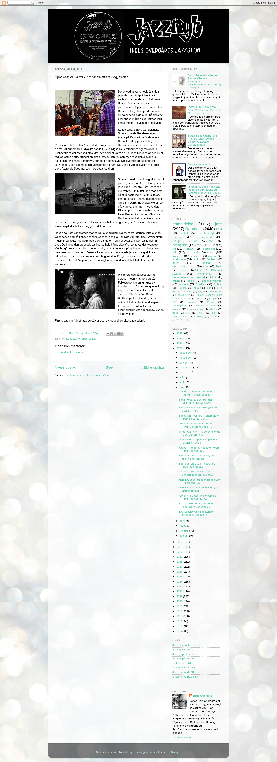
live (174, 248)
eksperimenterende (184, 266)
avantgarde (179, 245)
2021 (180, 546)
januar (184, 535)
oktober (184, 362)
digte (219, 295)
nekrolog (213, 309)
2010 (180, 601)
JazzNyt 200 (178, 320)
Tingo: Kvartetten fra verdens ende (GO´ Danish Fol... (199, 433)
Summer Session (206, 305)
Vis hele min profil (183, 737)
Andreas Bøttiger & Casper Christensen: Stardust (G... (196, 473)
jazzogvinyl (204, 237)
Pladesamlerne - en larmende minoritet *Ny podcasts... (196, 505)
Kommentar (205, 273)
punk (200, 298)
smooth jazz (179, 316)
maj (182, 387)
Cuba (213, 316)
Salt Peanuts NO (182, 663)
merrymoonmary (147, 752)
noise (190, 280)
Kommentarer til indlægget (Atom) (90, 375)
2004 (180, 631)
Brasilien (201, 284)
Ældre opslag (153, 367)
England (211, 259)
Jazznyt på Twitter (183, 658)
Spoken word (204, 295)
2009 (180, 606)
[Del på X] (115, 334)
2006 (180, 621)
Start (109, 367)
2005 (180, 626)
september (186, 367)
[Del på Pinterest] (122, 334)
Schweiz (197, 288)
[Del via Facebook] (119, 334)
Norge (176, 241)
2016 (180, 571)
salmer (200, 313)
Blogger (175, 752)
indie (214, 313)
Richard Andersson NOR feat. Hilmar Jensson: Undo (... (196, 425)
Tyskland (189, 248)
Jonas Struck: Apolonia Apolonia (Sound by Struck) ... (198, 441)
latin (189, 298)
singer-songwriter (212, 280)
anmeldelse (182, 224)
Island (198, 270)
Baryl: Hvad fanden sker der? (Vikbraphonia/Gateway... (196, 401)
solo (174, 252)
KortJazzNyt (73, 338)
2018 (180, 561)
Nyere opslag (65, 367)
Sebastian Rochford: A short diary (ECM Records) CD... (199, 417)
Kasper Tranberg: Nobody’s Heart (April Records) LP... (199, 449)
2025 (180, 338)
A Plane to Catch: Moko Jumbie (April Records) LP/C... (197, 497)
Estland (217, 284)
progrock (176, 309)
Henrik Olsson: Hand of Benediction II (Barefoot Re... (200, 481)
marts (183, 525)
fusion (210, 252)
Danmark (193, 229)
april (182, 520)
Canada (211, 302)
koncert (195, 256)
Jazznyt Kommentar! (200, 164)
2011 (180, 596)
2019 (180, 556)
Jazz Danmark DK (183, 672)
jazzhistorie (179, 259)
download (192, 302)
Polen (219, 266)
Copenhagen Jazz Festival (188, 277)
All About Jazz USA (183, 667)
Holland (182, 288)
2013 (180, 586)
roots (188, 313)
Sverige (177, 237)
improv (212, 256)
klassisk (177, 256)
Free (194, 241)
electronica (208, 248)
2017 (180, 566)
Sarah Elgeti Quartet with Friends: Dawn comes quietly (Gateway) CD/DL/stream (203, 140)
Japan (176, 280)
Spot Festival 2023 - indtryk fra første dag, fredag (197, 465)
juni (182, 382)
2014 (180, 581)
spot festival (89, 338)
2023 (180, 348)
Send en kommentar (72, 352)
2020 (180, 552)
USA (219, 229)
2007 (180, 616)
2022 (180, 542)
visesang (198, 316)
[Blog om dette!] (111, 334)
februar (184, 530)
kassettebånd (215, 291)
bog (200, 291)
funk (205, 266)
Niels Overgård (202, 695)
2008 (180, 611)
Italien (176, 263)
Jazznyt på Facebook (185, 654)
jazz (218, 224)
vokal (184, 233)
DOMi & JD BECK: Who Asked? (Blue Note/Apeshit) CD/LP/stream (204, 110)
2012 (180, 591)
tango (175, 313)
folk (214, 277)
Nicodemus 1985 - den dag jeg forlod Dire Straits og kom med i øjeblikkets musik (204, 189)
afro (209, 288)
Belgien (213, 298)
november (186, 357)
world (196, 259)
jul (179, 298)
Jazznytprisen (179, 305)
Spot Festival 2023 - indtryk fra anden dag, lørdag (197, 457)
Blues (189, 291)
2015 (180, 576)
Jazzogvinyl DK (181, 649)
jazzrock (183, 284)
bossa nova (184, 295)
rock (199, 245)
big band (192, 252)
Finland (183, 270)
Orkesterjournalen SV (185, 676)
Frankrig (205, 263)
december (186, 352)
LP (213, 245)
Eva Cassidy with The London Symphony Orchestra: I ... (196, 513)
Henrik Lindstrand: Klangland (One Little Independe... (199, 489)
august (184, 372)
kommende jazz (195, 309)
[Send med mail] (108, 334)
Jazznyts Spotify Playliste (187, 645)
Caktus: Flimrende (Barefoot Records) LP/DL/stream (196, 393)
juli (182, 377)
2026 (180, 333)
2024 (180, 343)
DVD (174, 302)
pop (210, 241)
